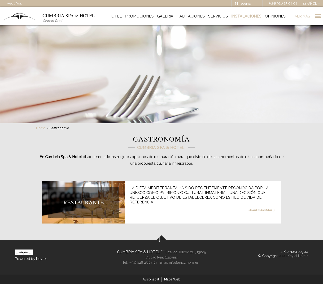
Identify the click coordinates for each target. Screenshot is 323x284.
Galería (165, 16)
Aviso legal (151, 279)
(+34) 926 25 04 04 (283, 3)
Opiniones (275, 16)
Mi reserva (243, 3)
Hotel (115, 16)
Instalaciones (246, 16)
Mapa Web (172, 279)
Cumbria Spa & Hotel (139, 252)
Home (41, 128)
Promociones (139, 16)
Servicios (218, 16)
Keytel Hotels (298, 256)
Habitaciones (191, 16)
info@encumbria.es (184, 262)
